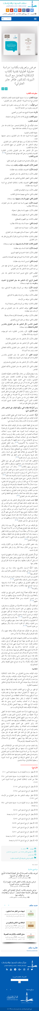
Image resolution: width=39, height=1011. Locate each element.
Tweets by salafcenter (32, 951)
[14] (25, 625)
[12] (32, 600)
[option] (19, 913)
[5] (4, 475)
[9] (29, 573)
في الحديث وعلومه (15, 858)
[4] (20, 466)
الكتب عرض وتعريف (27, 858)
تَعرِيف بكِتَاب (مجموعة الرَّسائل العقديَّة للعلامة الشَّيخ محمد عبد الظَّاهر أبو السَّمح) (19, 874)
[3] (17, 457)
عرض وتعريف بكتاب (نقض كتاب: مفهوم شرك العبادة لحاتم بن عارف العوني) (19, 883)
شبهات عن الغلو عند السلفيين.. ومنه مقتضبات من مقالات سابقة (15, 913)
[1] (4, 152)
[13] (20, 616)
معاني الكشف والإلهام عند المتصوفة (14, 934)
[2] (17, 442)
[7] (17, 520)
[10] (12, 579)
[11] (30, 588)
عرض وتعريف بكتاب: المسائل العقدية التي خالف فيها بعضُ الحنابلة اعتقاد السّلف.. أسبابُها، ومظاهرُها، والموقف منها (19, 892)
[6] (18, 495)
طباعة (32, 849)
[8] (26, 539)
